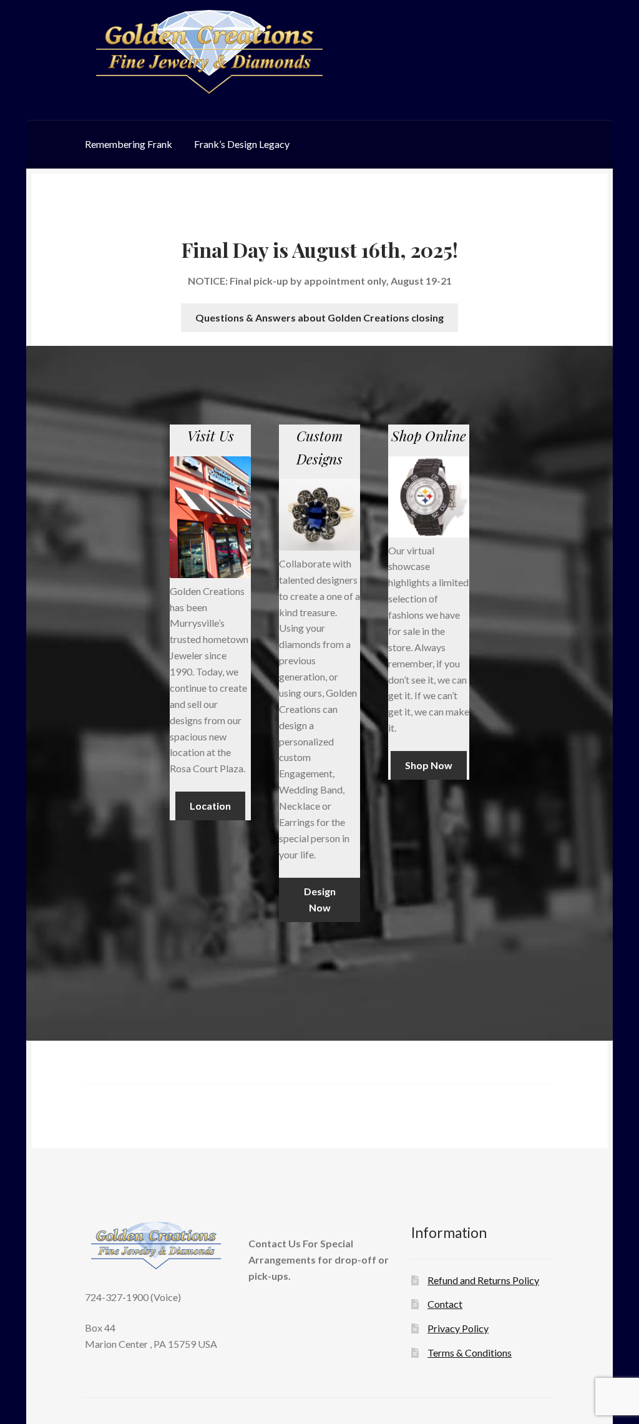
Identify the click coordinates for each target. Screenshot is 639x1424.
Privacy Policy (458, 1328)
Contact (444, 1304)
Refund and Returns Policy (483, 1280)
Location (210, 806)
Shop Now (428, 765)
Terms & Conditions (469, 1352)
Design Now (320, 899)
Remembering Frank (128, 144)
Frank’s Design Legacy (242, 144)
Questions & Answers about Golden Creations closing (319, 317)
